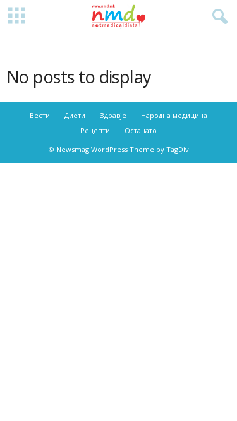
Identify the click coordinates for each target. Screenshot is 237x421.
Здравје (113, 115)
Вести (40, 115)
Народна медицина (174, 115)
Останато (141, 130)
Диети (74, 115)
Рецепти (95, 130)
